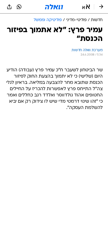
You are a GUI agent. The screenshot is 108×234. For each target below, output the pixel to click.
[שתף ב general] (9, 7)
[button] (86, 7)
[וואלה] (54, 6)
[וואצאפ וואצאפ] (19, 6)
